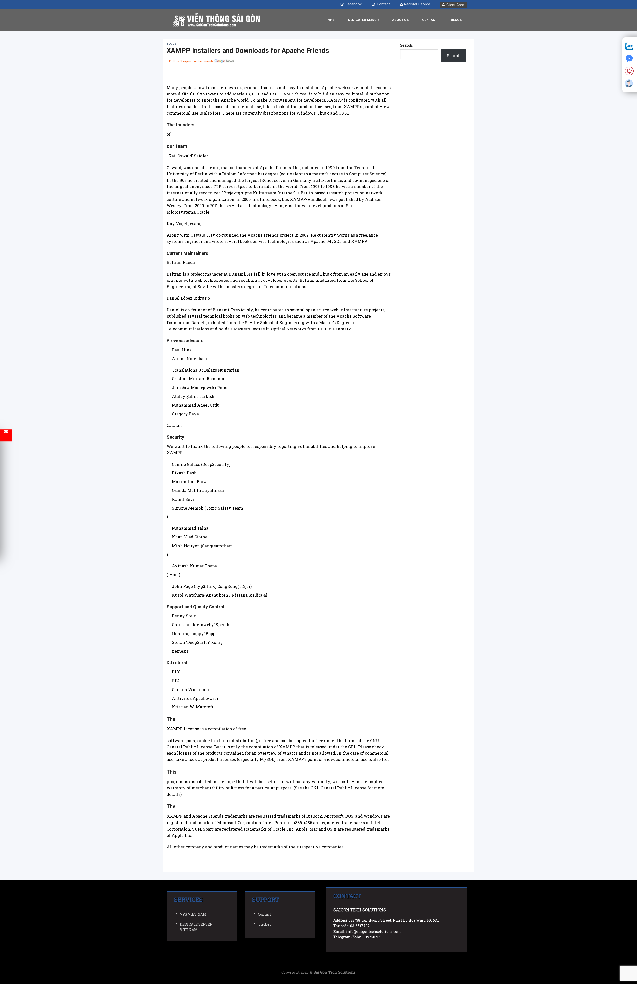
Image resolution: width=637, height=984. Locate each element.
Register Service (417, 4)
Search (406, 45)
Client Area (455, 5)
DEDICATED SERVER (363, 20)
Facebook (354, 4)
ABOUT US (400, 20)
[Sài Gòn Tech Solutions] (216, 20)
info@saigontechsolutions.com (373, 931)
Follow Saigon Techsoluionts (191, 61)
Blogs (456, 20)
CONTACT (429, 20)
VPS (331, 20)
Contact (383, 4)
